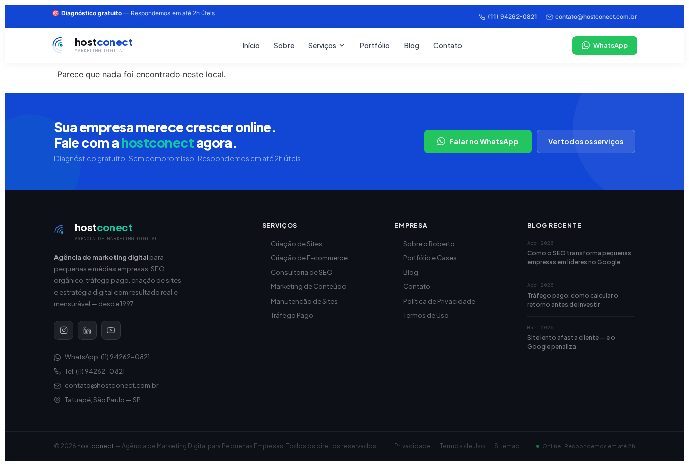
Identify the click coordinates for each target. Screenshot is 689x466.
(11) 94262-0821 (512, 16)
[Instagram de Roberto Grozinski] (63, 330)
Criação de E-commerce (309, 258)
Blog (411, 45)
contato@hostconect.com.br (596, 16)
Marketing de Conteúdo (309, 286)
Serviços (322, 45)
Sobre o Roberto (429, 244)
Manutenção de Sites (304, 301)
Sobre (284, 45)
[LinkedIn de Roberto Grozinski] (87, 330)
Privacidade (412, 446)
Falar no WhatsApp (484, 141)
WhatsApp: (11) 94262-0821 (107, 357)
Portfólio (375, 45)
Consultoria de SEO (302, 272)
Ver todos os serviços (585, 141)
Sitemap (507, 446)
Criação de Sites (296, 244)
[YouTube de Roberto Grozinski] (111, 330)
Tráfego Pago (292, 315)
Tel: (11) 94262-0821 (95, 371)
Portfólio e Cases (430, 258)
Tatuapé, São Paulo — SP (103, 400)
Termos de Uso (426, 315)
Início (251, 45)
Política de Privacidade (439, 301)
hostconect (95, 446)
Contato (447, 45)
